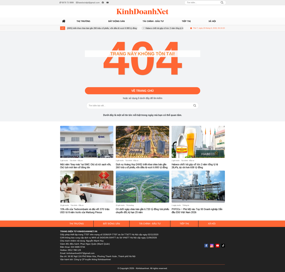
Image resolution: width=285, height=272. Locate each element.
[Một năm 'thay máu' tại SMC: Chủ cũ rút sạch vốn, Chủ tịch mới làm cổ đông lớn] (86, 142)
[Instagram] (212, 245)
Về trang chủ (142, 90)
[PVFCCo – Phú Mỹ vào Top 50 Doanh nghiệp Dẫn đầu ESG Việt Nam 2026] (198, 187)
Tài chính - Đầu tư (76, 160)
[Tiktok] (223, 245)
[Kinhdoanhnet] (142, 11)
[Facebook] (206, 245)
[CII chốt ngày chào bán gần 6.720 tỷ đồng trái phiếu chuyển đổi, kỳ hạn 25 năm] (142, 187)
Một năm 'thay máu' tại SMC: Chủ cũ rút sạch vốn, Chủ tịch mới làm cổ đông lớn (85, 166)
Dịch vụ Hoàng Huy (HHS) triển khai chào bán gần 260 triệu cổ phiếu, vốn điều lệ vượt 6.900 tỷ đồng (85, 28)
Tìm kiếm (194, 105)
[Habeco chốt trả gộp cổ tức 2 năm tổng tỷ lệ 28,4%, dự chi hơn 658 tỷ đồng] (198, 142)
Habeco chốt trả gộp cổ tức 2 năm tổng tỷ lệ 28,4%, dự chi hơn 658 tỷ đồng (171, 28)
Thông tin (185, 205)
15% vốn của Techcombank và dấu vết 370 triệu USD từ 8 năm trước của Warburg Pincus (84, 211)
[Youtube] (217, 245)
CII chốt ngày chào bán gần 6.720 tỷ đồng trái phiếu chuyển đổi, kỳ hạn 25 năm (142, 211)
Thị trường (130, 205)
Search (222, 3)
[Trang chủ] (64, 21)
